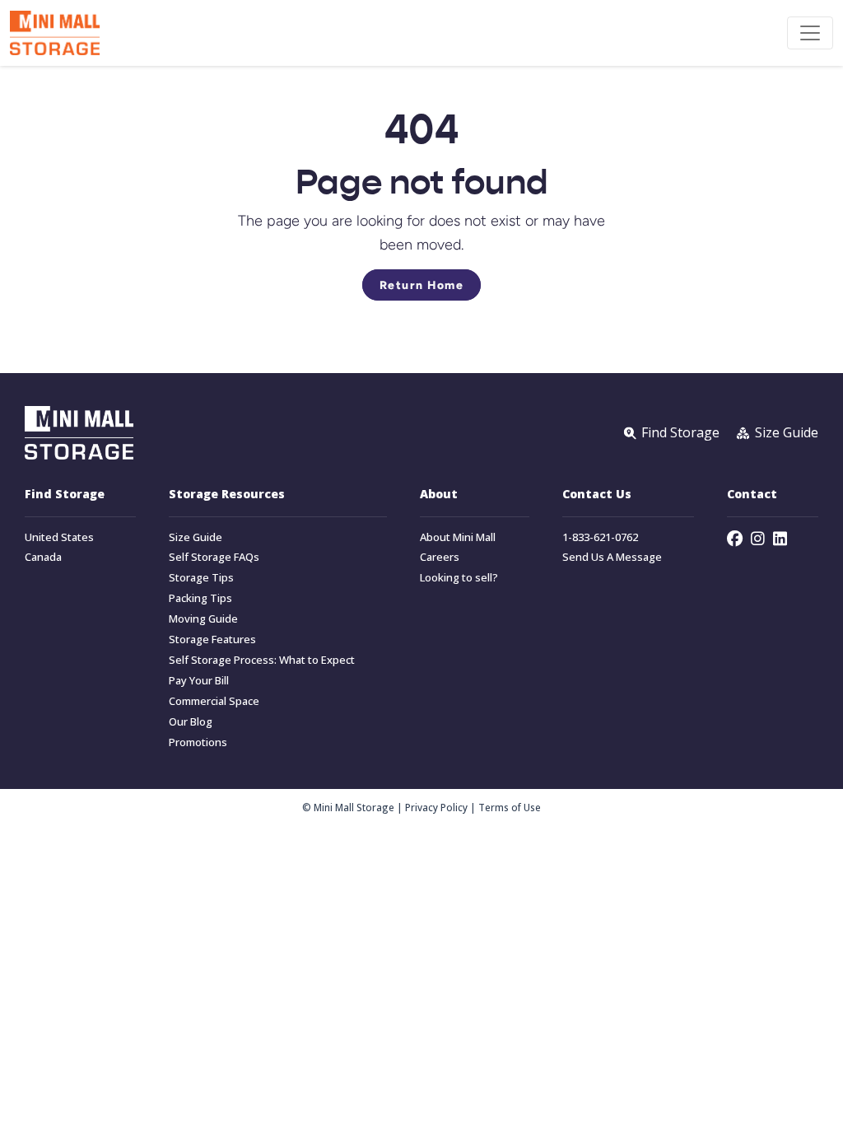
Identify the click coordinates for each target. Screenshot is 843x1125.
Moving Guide (203, 619)
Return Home (422, 285)
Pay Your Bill (199, 681)
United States (59, 537)
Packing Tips (200, 598)
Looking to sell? (459, 578)
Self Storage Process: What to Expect (262, 660)
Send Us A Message (612, 557)
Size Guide (195, 537)
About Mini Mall (458, 537)
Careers (439, 557)
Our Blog (190, 722)
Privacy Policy (436, 807)
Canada (43, 557)
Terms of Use (509, 807)
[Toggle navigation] (810, 32)
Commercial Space (214, 701)
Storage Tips (201, 578)
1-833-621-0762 (600, 537)
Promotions (198, 742)
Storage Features (212, 640)
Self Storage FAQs (214, 557)
